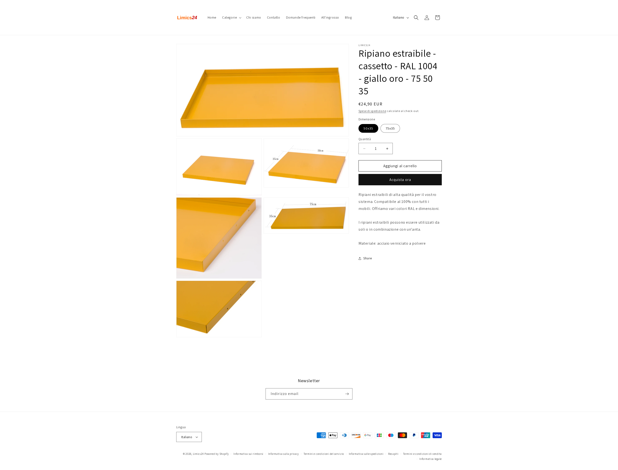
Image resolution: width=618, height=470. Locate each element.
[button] (231, 17)
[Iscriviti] (347, 394)
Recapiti (393, 454)
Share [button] (367, 258)
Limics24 (198, 454)
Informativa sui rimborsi (248, 454)
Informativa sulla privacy (283, 454)
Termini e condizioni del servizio (324, 454)
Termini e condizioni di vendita (422, 454)
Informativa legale (430, 459)
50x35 (368, 128)
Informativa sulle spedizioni (366, 454)
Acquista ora (400, 179)
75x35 (390, 128)
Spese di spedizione (372, 111)
